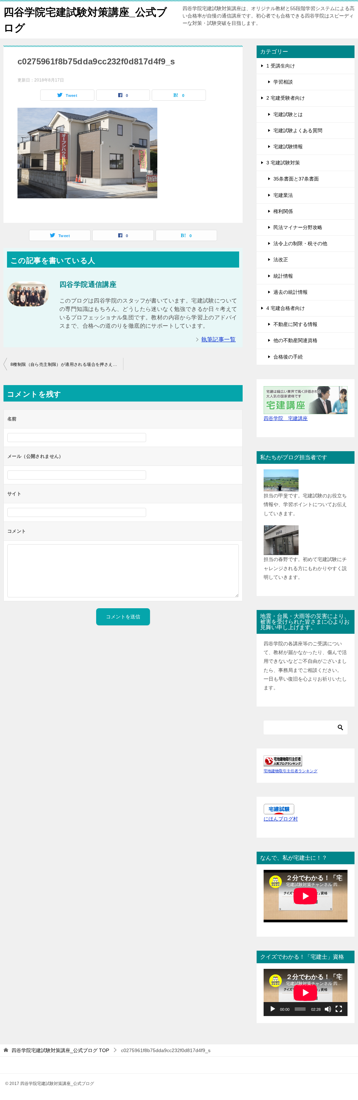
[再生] (272, 1009)
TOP (60, 1050)
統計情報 (283, 276)
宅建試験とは (288, 114)
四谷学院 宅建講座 (286, 418)
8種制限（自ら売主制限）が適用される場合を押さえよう (65, 364)
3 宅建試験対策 (283, 162)
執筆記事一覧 (218, 339)
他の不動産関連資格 (295, 340)
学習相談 (283, 82)
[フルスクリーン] (338, 1009)
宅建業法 (283, 195)
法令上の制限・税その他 (300, 243)
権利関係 (283, 211)
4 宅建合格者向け (285, 308)
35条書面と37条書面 (296, 179)
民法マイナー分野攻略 (297, 227)
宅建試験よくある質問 (297, 130)
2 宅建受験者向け (285, 98)
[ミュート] (327, 1009)
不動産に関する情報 (295, 324)
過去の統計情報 (290, 292)
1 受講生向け (280, 66)
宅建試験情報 (288, 146)
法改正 (280, 259)
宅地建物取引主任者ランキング (290, 771)
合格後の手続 (288, 357)
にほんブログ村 (281, 819)
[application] (306, 992)
